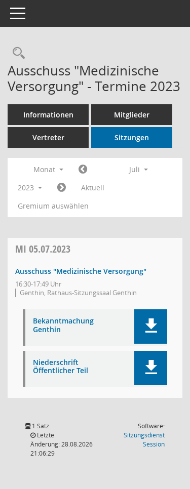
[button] (150, 326)
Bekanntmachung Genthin (63, 325)
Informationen (48, 114)
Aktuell (92, 187)
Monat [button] (45, 169)
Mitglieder (131, 114)
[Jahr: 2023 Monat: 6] (83, 169)
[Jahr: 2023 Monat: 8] (61, 188)
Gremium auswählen (53, 206)
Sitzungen (132, 137)
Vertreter (48, 137)
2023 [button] (27, 187)
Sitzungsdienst (144, 440)
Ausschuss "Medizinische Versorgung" (80, 271)
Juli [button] (135, 169)
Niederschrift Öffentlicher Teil (60, 367)
